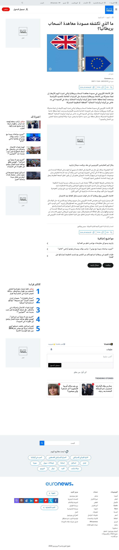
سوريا (35, 463)
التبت (62, 468)
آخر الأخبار (95, 505)
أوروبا (108, 18)
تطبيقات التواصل (93, 515)
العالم (116, 499)
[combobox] (34, 3)
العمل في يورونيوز (72, 515)
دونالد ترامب (75, 468)
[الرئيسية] (112, 18)
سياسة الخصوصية (72, 509)
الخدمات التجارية (73, 499)
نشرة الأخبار (94, 499)
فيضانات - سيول (48, 463)
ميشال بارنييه (94, 265)
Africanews (94, 521)
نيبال (53, 468)
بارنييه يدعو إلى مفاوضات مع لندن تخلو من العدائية (95, 243)
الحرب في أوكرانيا (36, 457)
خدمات (95, 492)
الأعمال (116, 502)
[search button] (22, 3)
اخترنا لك (35, 117)
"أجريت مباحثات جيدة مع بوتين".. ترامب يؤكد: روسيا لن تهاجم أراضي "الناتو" (85, 249)
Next (116, 509)
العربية (113, 3)
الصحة (116, 512)
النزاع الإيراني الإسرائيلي (80, 457)
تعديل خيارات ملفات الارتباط (69, 521)
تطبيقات (95, 512)
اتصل (76, 512)
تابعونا (96, 509)
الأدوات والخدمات (92, 518)
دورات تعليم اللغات (92, 525)
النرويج (42, 468)
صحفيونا (115, 528)
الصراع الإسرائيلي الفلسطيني (57, 457)
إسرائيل (73, 463)
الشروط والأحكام (73, 502)
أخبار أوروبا (101, 18)
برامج (116, 525)
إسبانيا (62, 463)
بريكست (108, 265)
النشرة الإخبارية (50, 507)
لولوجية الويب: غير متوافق (70, 518)
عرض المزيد (74, 492)
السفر (116, 515)
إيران (84, 463)
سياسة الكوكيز (74, 505)
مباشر (6, 9)
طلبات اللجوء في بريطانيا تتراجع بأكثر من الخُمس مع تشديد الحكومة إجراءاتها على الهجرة (84, 256)
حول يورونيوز (74, 496)
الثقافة (116, 518)
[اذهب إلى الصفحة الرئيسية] (109, 10)
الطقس (96, 502)
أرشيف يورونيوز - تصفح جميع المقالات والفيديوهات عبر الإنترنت (110, 534)
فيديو (116, 521)
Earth (116, 505)
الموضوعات (114, 492)
